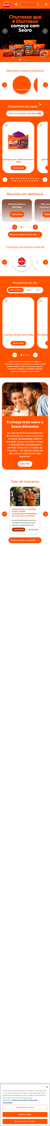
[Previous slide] (14, 355)
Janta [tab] (38, 290)
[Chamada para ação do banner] (25, 31)
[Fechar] (47, 1087)
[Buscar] (38, 4)
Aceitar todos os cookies (25, 1121)
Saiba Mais (25, 463)
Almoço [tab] (28, 290)
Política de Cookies (20, 1100)
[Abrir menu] (16, 4)
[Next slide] (45, 179)
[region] (25, 1105)
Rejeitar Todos (25, 1114)
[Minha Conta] (46, 4)
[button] (5, 31)
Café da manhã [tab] (16, 290)
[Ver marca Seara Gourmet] (22, 262)
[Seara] (6, 4)
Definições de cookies (25, 1107)
